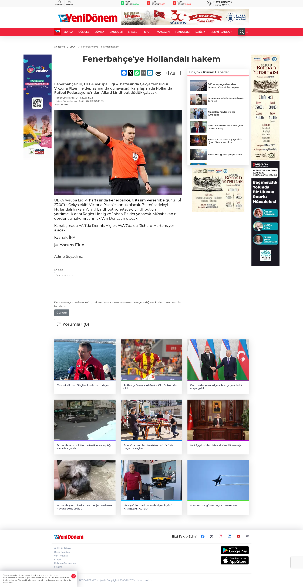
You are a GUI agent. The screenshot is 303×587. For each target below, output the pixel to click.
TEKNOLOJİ (182, 31)
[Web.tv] (247, 536)
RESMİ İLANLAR (221, 31)
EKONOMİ (116, 31)
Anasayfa (59, 5)
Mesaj (59, 270)
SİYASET (133, 31)
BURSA (68, 31)
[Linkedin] (229, 536)
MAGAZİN (163, 31)
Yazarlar (69, 5)
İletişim (58, 566)
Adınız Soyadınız (68, 256)
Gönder (61, 312)
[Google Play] (226, 550)
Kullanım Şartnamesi (65, 563)
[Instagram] (220, 536)
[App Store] (226, 560)
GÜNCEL (83, 31)
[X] (211, 536)
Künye (57, 559)
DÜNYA (99, 31)
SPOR (148, 31)
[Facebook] (202, 536)
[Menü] (247, 32)
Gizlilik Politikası (62, 548)
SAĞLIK (200, 31)
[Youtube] (238, 536)
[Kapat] (74, 576)
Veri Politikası (61, 555)
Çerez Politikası (62, 552)
